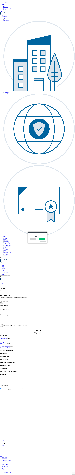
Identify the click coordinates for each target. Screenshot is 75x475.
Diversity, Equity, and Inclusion (7, 8)
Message (1, 317)
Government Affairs (4, 470)
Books (2, 468)
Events (3, 1)
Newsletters (3, 3)
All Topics (3, 267)
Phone (1, 314)
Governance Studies (4, 458)
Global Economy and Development (6, 460)
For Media (3, 4)
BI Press (4, 9)
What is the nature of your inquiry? (4, 309)
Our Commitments (5, 7)
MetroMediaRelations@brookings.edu (5, 346)
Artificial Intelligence (4, 16)
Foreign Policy (4, 459)
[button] (37, 302)
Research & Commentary (5, 272)
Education (3, 265)
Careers (4, 6)
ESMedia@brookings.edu (3, 338)
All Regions (3, 268)
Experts (3, 269)
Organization (2, 316)
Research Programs (4, 2)
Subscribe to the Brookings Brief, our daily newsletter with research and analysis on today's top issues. (14, 325)
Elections (3, 17)
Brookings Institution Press (5, 464)
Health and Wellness (4, 18)
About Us (3, 271)
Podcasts (3, 469)
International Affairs (4, 15)
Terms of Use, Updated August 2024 (6, 472)
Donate (1, 456)
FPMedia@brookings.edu (3, 343)
